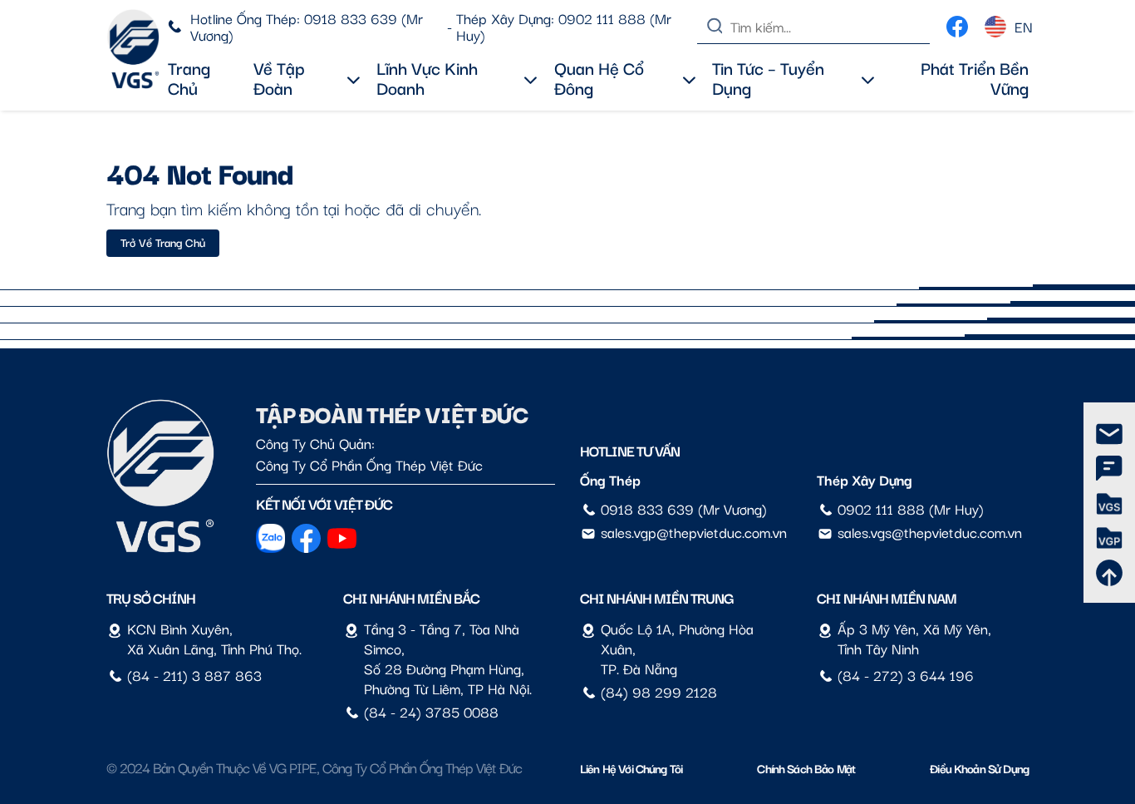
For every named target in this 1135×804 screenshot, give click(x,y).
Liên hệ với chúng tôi (631, 767)
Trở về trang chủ (162, 242)
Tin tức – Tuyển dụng (768, 77)
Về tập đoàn (279, 77)
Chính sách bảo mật (806, 767)
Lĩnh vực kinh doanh (427, 77)
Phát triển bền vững (975, 77)
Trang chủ (189, 77)
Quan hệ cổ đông (599, 77)
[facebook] (957, 22)
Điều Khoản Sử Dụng (979, 767)
